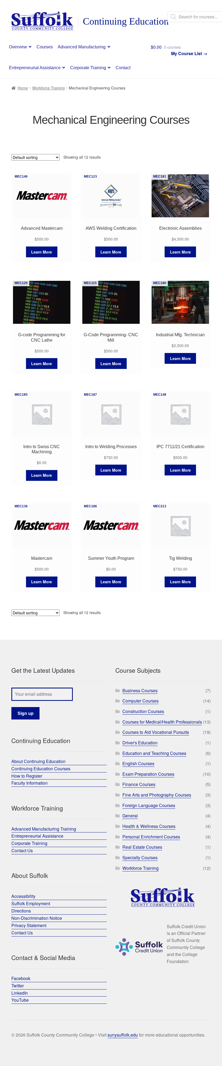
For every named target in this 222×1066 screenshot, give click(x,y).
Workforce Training (48, 88)
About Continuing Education (38, 761)
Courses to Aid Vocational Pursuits (155, 732)
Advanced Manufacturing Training (43, 829)
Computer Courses (140, 701)
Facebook (20, 978)
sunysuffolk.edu (122, 1035)
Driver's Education (140, 742)
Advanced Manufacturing (82, 47)
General (130, 815)
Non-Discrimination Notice (36, 918)
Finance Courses (138, 784)
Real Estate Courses (142, 847)
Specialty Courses (140, 857)
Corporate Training (88, 67)
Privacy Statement (28, 925)
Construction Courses (143, 711)
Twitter (17, 985)
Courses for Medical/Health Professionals (162, 722)
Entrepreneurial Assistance (35, 67)
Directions (21, 911)
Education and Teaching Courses (154, 753)
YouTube (20, 1000)
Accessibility (23, 896)
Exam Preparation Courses (148, 774)
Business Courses (140, 690)
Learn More (41, 252)
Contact (123, 67)
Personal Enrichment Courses (151, 837)
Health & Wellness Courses (148, 826)
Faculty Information (29, 783)
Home (23, 88)
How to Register (26, 776)
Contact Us (22, 850)
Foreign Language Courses (148, 805)
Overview (18, 47)
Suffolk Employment (30, 903)
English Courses (138, 763)
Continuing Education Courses (40, 768)
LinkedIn (19, 993)
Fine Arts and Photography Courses (156, 795)
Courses (45, 47)
